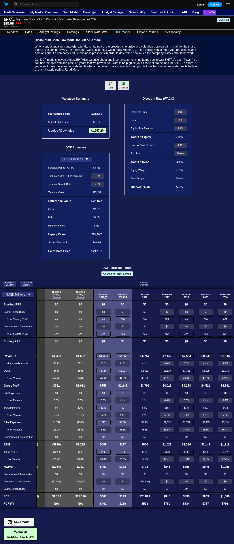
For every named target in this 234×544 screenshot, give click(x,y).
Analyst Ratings (112, 12)
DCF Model (122, 32)
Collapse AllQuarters (27, 284)
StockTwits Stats (96, 32)
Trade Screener (14, 12)
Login (200, 4)
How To (209, 12)
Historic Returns (147, 32)
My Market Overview (44, 12)
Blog (195, 12)
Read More (72, 69)
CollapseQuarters (144, 284)
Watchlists (70, 12)
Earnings (89, 12)
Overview (11, 32)
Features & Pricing (163, 12)
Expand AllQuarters (9, 284)
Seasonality (137, 12)
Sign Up (214, 4)
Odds (28, 32)
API (184, 12)
